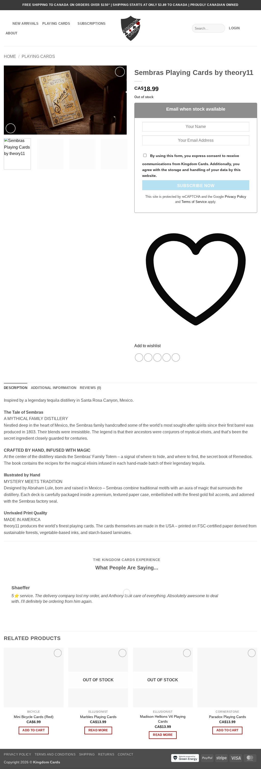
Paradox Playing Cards (227, 717)
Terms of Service (194, 202)
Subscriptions (91, 23)
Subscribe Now (195, 186)
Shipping (87, 754)
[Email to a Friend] (157, 357)
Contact (125, 754)
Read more (98, 730)
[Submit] (220, 28)
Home (10, 56)
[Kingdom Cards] (130, 28)
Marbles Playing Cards (98, 717)
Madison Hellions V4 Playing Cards (163, 718)
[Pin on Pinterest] (166, 357)
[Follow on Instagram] (249, 5)
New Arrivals (25, 23)
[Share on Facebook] (139, 357)
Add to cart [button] (33, 730)
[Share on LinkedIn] (176, 357)
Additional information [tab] (53, 388)
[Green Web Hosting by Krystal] (185, 758)
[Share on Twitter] (148, 357)
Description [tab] (15, 388)
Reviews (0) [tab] (90, 388)
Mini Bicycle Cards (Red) (34, 717)
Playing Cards (56, 23)
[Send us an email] (254, 5)
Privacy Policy (235, 197)
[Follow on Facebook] (244, 5)
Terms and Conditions (55, 754)
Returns (106, 754)
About (11, 33)
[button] (234, 28)
